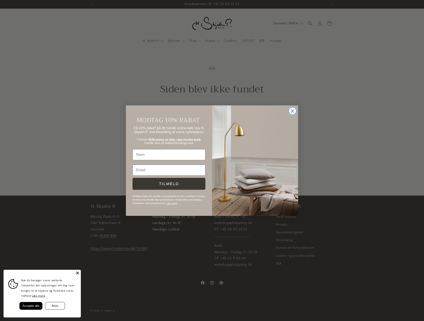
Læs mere (38, 295)
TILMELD (169, 184)
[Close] (77, 273)
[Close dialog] (292, 111)
